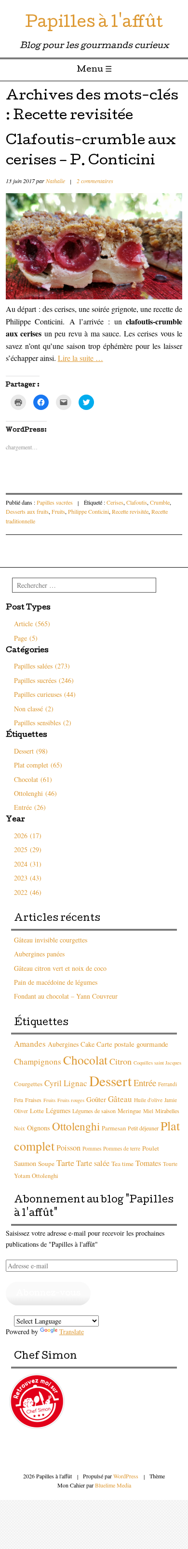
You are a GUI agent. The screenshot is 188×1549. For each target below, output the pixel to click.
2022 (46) (27, 892)
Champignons (37, 1061)
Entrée (145, 1083)
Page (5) (26, 638)
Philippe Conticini (88, 511)
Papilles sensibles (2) (42, 722)
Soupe (46, 1163)
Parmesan (114, 1128)
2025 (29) (27, 849)
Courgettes (28, 1083)
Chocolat (85, 1060)
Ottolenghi (76, 1126)
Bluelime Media (113, 1485)
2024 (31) (27, 863)
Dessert (110, 1080)
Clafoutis (136, 502)
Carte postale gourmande (132, 1044)
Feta (18, 1099)
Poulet (150, 1148)
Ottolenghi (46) (35, 793)
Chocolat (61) (33, 779)
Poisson (68, 1147)
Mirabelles (167, 1111)
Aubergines (63, 1044)
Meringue (129, 1111)
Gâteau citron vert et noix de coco (60, 968)
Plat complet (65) (38, 764)
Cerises (115, 502)
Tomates (148, 1163)
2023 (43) (27, 877)
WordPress (125, 1476)
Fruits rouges (70, 1100)
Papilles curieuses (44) (45, 694)
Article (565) (32, 623)
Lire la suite (80, 358)
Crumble (160, 502)
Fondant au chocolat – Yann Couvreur (66, 996)
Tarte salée (92, 1163)
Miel (148, 1111)
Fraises (33, 1099)
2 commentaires (95, 181)
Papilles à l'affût (94, 24)
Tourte (170, 1163)
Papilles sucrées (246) (44, 680)
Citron (120, 1061)
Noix (19, 1128)
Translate (71, 1331)
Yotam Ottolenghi (36, 1176)
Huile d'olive (148, 1099)
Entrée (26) (30, 807)
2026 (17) (27, 835)
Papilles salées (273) (42, 665)
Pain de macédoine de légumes (55, 982)
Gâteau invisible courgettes (50, 939)
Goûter (96, 1099)
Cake (87, 1044)
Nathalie (55, 181)
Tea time (122, 1163)
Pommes (91, 1148)
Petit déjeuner (143, 1128)
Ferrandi (167, 1084)
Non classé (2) (34, 708)
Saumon (25, 1163)
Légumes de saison (94, 1111)
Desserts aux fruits (27, 511)
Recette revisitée (130, 511)
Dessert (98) (31, 751)
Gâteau (120, 1098)
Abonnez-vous (48, 1293)
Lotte (37, 1110)
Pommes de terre (121, 1148)
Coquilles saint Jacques (157, 1062)
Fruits (58, 511)
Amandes (30, 1043)
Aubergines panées (39, 953)
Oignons (38, 1127)
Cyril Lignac (65, 1083)
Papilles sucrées (55, 502)
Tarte (65, 1162)
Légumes (58, 1110)
